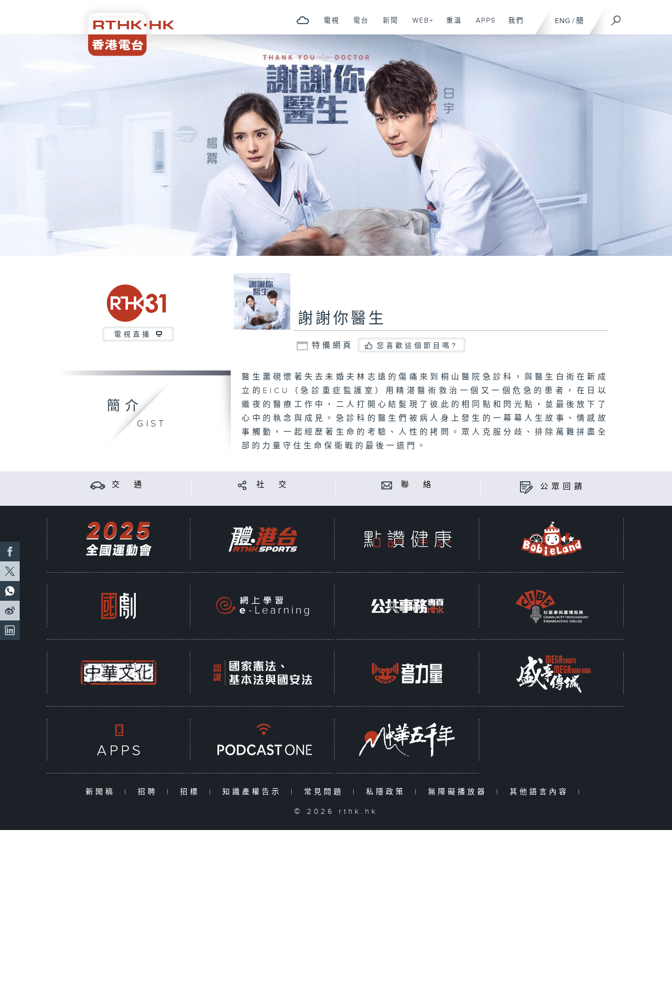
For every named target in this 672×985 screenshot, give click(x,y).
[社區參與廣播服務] (552, 606)
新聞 (386, 25)
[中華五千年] (407, 740)
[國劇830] (119, 606)
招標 (192, 792)
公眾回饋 (562, 487)
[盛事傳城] (552, 673)
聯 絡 (417, 485)
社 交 (273, 485)
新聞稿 (103, 792)
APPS (482, 25)
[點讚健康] (407, 539)
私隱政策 (388, 792)
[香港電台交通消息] (97, 485)
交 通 (128, 485)
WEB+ (419, 25)
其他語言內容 (541, 792)
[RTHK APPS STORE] (119, 740)
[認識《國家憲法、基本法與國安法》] (263, 673)
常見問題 (326, 792)
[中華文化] (119, 673)
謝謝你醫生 (342, 319)
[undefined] (302, 20)
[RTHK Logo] (124, 28)
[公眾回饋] (526, 487)
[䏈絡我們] (387, 485)
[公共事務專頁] (407, 606)
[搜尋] (616, 17)
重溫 (450, 25)
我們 (512, 25)
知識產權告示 (254, 792)
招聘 (150, 792)
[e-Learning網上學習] (263, 606)
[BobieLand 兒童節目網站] (552, 539)
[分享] (242, 485)
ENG (562, 21)
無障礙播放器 (459, 792)
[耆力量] (407, 673)
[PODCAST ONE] (263, 740)
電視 (327, 25)
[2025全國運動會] (119, 539)
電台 (357, 25)
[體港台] (263, 539)
